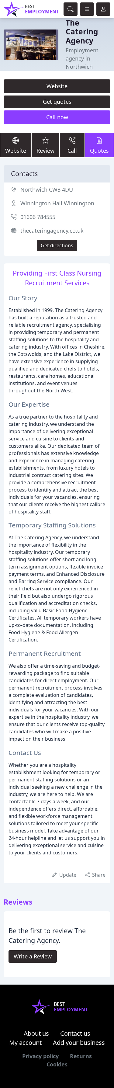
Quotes (99, 150)
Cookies (57, 1064)
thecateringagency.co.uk (52, 230)
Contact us (75, 1033)
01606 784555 (37, 217)
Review (45, 150)
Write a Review (33, 956)
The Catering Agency (82, 32)
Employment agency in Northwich (82, 58)
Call (72, 150)
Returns (81, 1056)
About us (36, 1033)
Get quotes (57, 101)
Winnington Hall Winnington (57, 203)
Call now (57, 117)
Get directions (57, 245)
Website (57, 86)
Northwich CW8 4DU (46, 189)
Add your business (79, 1042)
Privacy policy (40, 1056)
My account (25, 1042)
